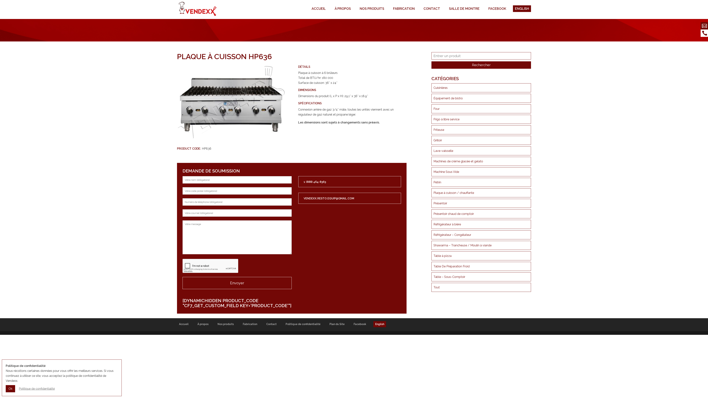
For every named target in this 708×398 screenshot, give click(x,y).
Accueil (319, 9)
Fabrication (404, 9)
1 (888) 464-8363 (315, 182)
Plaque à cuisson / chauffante (453, 193)
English (522, 9)
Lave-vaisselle (443, 151)
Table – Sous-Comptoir (449, 277)
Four (436, 109)
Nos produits (372, 9)
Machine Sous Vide (446, 172)
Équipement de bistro (448, 98)
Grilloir (437, 140)
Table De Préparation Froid (451, 266)
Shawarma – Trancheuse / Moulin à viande (462, 245)
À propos (343, 9)
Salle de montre (464, 9)
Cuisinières (440, 88)
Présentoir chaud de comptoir (453, 214)
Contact (432, 9)
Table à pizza (442, 256)
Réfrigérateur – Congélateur (452, 235)
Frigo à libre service (446, 119)
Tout (436, 287)
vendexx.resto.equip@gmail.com (329, 198)
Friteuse (438, 130)
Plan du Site (337, 324)
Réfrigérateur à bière (447, 224)
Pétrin (437, 182)
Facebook (497, 9)
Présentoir (440, 203)
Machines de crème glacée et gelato (458, 161)
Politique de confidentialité (303, 324)
